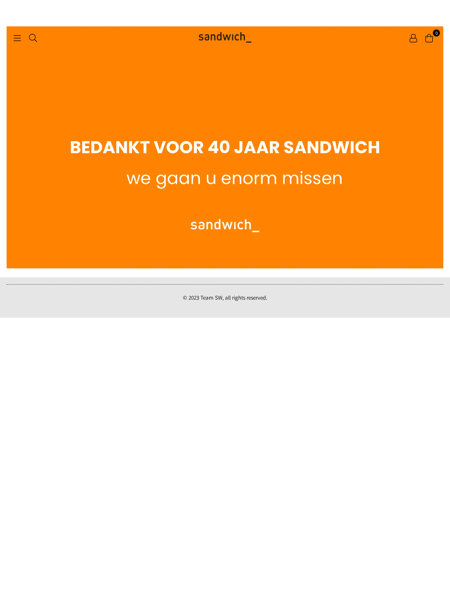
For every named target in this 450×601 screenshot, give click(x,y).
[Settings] (413, 37)
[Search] (33, 37)
